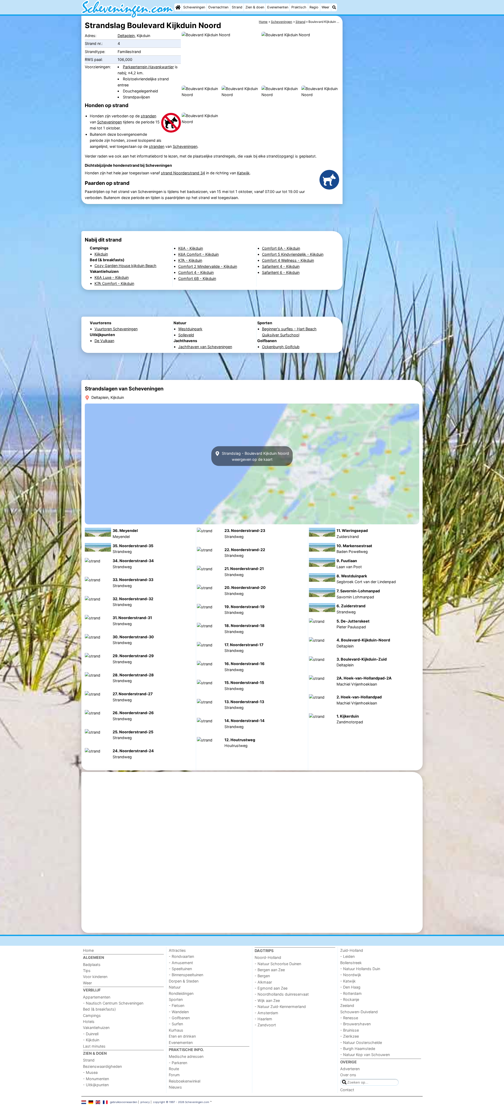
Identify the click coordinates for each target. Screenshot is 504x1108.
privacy (145, 1102)
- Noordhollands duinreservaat (282, 994)
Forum (174, 1075)
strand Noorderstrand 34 (183, 173)
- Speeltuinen (180, 968)
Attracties (177, 950)
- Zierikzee (349, 1036)
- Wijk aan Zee (267, 1000)
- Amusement (181, 962)
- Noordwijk (350, 975)
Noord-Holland (268, 957)
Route (174, 1069)
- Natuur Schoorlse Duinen (278, 963)
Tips (87, 970)
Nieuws (175, 1087)
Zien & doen (254, 7)
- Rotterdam (351, 993)
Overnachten (218, 7)
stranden (148, 116)
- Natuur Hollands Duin (360, 968)
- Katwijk (348, 981)
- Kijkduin (91, 1040)
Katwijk (243, 173)
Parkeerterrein (148, 67)
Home (88, 950)
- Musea (90, 1072)
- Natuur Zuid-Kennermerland (280, 1006)
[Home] (178, 7)
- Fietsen (176, 1005)
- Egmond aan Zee (271, 988)
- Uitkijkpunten (96, 1085)
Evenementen (277, 7)
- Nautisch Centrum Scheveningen (113, 1003)
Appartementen (96, 997)
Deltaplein (126, 35)
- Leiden (347, 956)
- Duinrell (90, 1034)
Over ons (348, 1075)
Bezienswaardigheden (102, 1066)
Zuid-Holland (351, 950)
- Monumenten (96, 1078)
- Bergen (262, 976)
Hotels (88, 1021)
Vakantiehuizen (96, 1027)
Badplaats (92, 964)
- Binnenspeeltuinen (186, 975)
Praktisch (298, 7)
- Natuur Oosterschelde (361, 1042)
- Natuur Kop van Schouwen (365, 1054)
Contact (347, 1090)
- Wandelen (179, 1012)
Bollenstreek (351, 962)
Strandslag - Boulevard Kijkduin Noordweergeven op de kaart (255, 456)
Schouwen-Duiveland (359, 1012)
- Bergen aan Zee (270, 970)
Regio (313, 7)
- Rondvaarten (181, 956)
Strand (237, 7)
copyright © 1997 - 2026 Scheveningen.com (181, 1102)
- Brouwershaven (355, 1024)
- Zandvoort (265, 1025)
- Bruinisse (349, 1030)
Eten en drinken (182, 1036)
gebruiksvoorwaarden (123, 1102)
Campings (92, 1015)
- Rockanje (349, 999)
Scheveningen (194, 7)
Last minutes (94, 1046)
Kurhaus (176, 1030)
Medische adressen (186, 1056)
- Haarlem (263, 1019)
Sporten (176, 999)
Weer (325, 7)
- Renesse (349, 1018)
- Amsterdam (266, 1013)
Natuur (175, 987)
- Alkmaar (263, 982)
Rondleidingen (181, 993)
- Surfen (176, 1024)
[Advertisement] (383, 136)
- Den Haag (350, 987)
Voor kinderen (95, 976)
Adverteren (350, 1069)
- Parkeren (178, 1062)
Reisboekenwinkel (184, 1081)
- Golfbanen (179, 1018)
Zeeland (347, 1005)
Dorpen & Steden (183, 981)
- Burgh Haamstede (357, 1048)
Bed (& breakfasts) (99, 1009)
